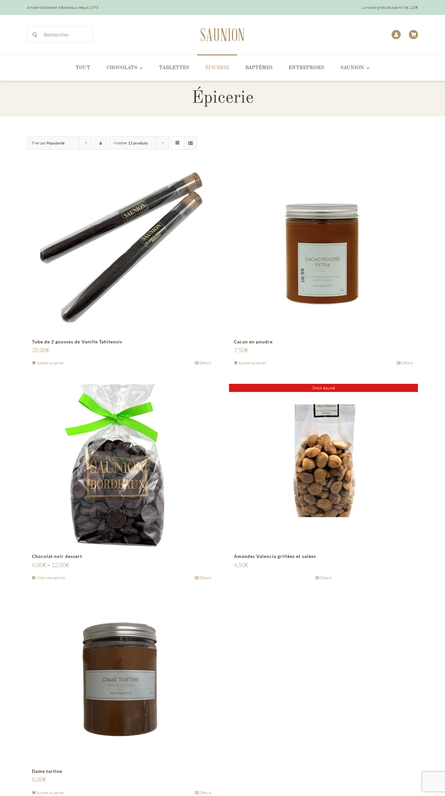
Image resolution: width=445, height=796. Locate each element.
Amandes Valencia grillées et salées (275, 556)
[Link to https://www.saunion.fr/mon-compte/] (396, 34)
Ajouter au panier (50, 362)
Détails (205, 362)
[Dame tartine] (121, 680)
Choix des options (50, 577)
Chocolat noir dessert (57, 556)
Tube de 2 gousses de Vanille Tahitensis (77, 341)
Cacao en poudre (253, 341)
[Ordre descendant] (100, 143)
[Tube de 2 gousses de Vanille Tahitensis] (121, 250)
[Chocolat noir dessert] (121, 465)
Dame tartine (47, 771)
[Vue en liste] (190, 143)
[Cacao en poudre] (323, 250)
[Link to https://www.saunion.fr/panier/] (413, 34)
